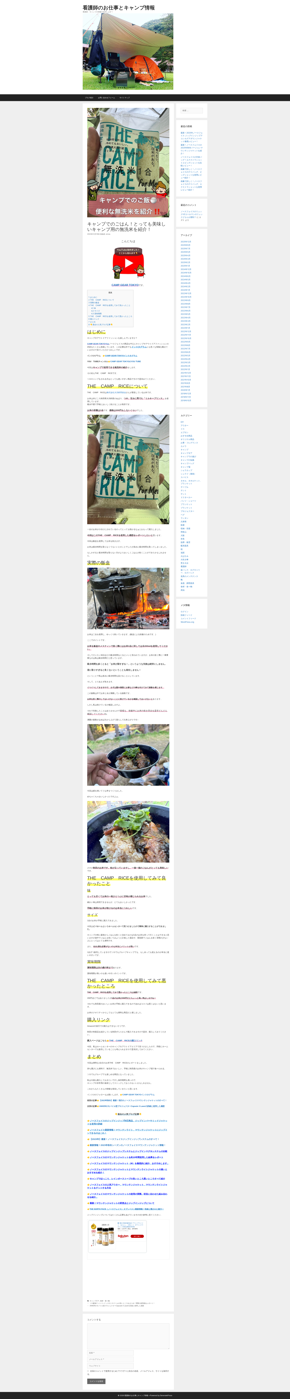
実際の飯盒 (93, 302)
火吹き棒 (184, 559)
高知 (183, 590)
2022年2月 (185, 366)
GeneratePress (166, 1395)
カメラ (183, 446)
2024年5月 (185, 279)
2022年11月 (186, 335)
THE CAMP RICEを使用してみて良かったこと (109, 305)
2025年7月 (185, 248)
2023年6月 (186, 311)
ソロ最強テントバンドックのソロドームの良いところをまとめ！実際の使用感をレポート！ (122, 1303)
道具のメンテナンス (189, 576)
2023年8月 (185, 304)
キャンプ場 (185, 467)
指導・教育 (185, 542)
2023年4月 (186, 317)
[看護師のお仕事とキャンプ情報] (128, 51)
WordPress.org (187, 622)
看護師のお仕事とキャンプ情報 (119, 7)
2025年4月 (185, 255)
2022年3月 (185, 362)
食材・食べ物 (105, 1301)
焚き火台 (184, 563)
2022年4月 (185, 359)
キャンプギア (94, 1301)
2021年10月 (186, 380)
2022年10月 (186, 338)
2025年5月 (185, 252)
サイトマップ (125, 98)
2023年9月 (186, 300)
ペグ (183, 515)
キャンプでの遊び (188, 456)
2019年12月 (186, 393)
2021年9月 (185, 383)
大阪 (183, 535)
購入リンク (93, 319)
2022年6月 (185, 352)
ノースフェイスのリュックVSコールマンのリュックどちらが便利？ (192, 214)
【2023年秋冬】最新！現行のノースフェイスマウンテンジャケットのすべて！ (133, 1100)
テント (183, 490)
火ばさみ (184, 556)
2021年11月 (186, 376)
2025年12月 (186, 242)
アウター (184, 425)
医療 (183, 525)
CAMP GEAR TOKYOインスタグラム (138, 1095)
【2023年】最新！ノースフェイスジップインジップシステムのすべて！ (124, 1139)
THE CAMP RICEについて (101, 300)
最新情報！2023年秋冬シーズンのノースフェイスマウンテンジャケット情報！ (128, 1145)
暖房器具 (184, 546)
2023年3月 (186, 321)
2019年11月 (186, 397)
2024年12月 (186, 269)
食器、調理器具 (187, 583)
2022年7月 (185, 349)
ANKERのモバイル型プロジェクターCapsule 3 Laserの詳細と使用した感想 (132, 1106)
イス (183, 429)
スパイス (184, 477)
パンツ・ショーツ (188, 501)
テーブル (184, 487)
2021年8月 (185, 387)
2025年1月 (185, 266)
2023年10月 (186, 297)
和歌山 (183, 532)
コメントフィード (188, 618)
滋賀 (183, 552)
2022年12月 (186, 331)
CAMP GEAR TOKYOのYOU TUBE (125, 361)
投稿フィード (186, 615)
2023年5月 (185, 314)
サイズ (95, 311)
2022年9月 (185, 342)
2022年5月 (185, 355)
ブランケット (186, 504)
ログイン (184, 611)
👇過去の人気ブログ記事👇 (100, 324)
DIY (182, 422)
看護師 (183, 566)
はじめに (92, 297)
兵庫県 (183, 521)
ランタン (184, 518)
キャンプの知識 (187, 460)
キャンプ (184, 449)
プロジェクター (187, 511)
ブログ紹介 (89, 98)
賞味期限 (96, 313)
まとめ (91, 322)
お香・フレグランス (189, 443)
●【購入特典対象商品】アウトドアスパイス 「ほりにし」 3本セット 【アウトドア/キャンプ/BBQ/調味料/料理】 (130, 1225)
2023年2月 (185, 324)
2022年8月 (185, 345)
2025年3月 (185, 259)
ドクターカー (186, 497)
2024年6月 (186, 276)
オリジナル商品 (187, 439)
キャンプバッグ (187, 463)
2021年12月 (186, 373)
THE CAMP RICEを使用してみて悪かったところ (110, 316)
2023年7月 (185, 307)
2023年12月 (186, 293)
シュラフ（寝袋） (188, 474)
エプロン (184, 432)
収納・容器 (185, 528)
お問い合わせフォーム (106, 98)
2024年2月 (185, 286)
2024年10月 (186, 273)
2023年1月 (185, 328)
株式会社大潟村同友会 (116, 392)
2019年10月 (186, 400)
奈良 (183, 539)
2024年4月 (186, 283)
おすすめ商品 (186, 436)
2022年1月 (185, 369)
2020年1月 (185, 390)
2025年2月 (185, 262)
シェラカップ (186, 470)
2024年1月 (185, 290)
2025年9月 (185, 245)
